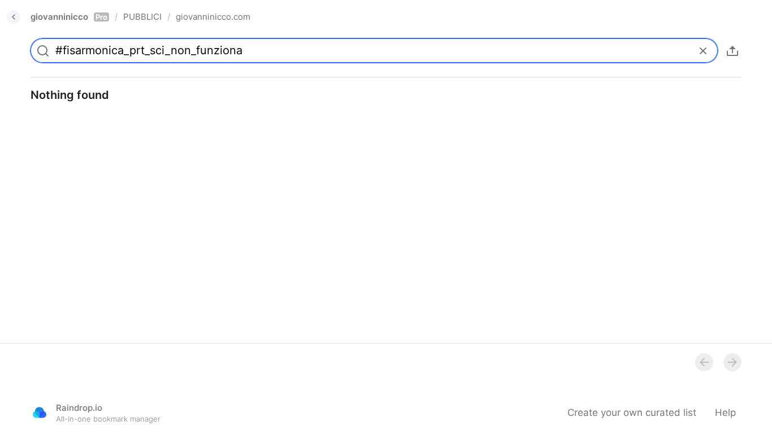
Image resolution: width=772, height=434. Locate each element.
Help (725, 412)
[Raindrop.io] (40, 412)
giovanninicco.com (213, 16)
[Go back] (13, 17)
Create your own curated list (631, 412)
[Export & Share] (732, 51)
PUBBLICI (142, 16)
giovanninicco (69, 16)
